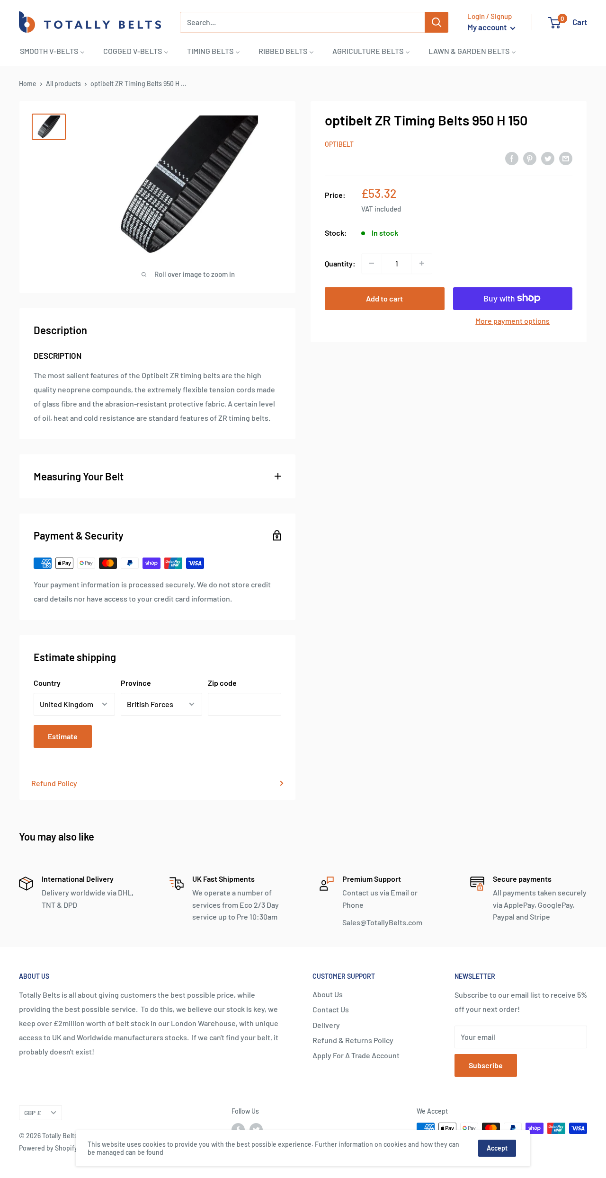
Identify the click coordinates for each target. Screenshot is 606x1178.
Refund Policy (54, 783)
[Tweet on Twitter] (547, 158)
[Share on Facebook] (511, 158)
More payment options (512, 320)
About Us (327, 994)
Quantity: (340, 262)
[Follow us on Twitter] (256, 1129)
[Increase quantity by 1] (422, 263)
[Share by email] (565, 158)
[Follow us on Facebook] (238, 1129)
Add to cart (384, 297)
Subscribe (486, 1065)
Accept (497, 1148)
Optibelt (339, 144)
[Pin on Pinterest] (529, 158)
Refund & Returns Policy (352, 1040)
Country (47, 682)
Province (136, 682)
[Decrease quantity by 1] (372, 263)
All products (63, 84)
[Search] (436, 22)
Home (27, 84)
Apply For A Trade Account (356, 1055)
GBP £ (32, 1112)
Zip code (222, 682)
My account (487, 27)
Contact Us (330, 1009)
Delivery (326, 1024)
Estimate (63, 736)
